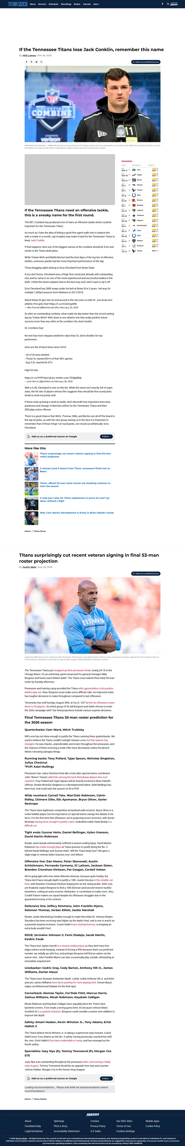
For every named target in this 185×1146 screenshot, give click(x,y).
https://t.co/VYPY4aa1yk (38, 377)
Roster (77, 4)
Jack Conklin (37, 240)
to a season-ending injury (70, 945)
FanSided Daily (33, 1126)
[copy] (41, 62)
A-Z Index (96, 1131)
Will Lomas (29, 55)
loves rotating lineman (83, 924)
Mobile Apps (152, 1121)
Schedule (53, 4)
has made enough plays (48, 847)
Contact (95, 1121)
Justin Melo (29, 567)
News (32, 4)
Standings (66, 4)
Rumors (42, 4)
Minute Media (21, 1138)
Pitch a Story (61, 1126)
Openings (59, 1121)
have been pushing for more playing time (74, 982)
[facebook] (162, 4)
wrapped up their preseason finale (72, 670)
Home (28, 531)
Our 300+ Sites (124, 1121)
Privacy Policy (98, 1126)
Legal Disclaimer (34, 1131)
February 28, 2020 (63, 381)
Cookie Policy (153, 1126)
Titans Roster (40, 1099)
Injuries (87, 4)
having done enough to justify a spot (54, 821)
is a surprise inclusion (49, 1011)
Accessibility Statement (67, 1131)
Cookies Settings (125, 1131)
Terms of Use (123, 1126)
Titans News (40, 531)
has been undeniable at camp (66, 1040)
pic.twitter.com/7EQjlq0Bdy (67, 377)
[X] (168, 4)
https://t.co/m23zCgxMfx (63, 303)
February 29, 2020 (69, 307)
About (28, 1121)
